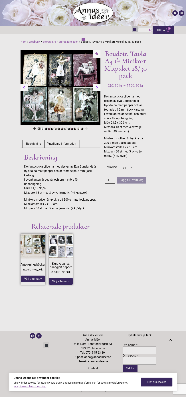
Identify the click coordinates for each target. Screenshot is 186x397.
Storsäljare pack (68, 41)
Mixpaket (112, 167)
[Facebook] (175, 13)
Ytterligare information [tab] (61, 143)
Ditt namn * (130, 345)
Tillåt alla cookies (156, 381)
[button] (135, 29)
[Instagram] (181, 13)
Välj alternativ (33, 278)
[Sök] (151, 30)
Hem (23, 41)
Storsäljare (49, 41)
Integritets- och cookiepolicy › (30, 386)
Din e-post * (130, 355)
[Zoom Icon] (97, 54)
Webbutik (34, 41)
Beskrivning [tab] (33, 143)
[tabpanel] (61, 87)
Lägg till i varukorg (131, 180)
